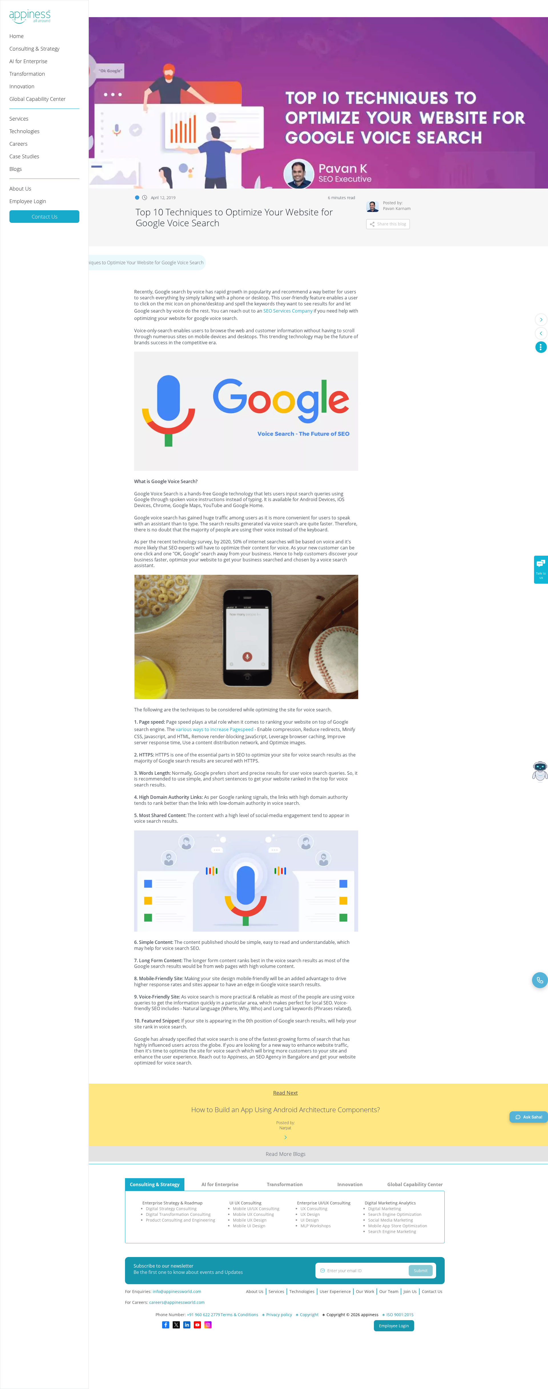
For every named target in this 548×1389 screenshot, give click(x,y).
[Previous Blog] (541, 333)
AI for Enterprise (28, 61)
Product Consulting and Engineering (180, 1220)
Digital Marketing (384, 1208)
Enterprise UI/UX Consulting (323, 1203)
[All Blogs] (541, 347)
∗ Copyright (307, 1314)
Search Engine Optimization (395, 1214)
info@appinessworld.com (177, 1291)
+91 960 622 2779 (203, 1314)
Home (16, 36)
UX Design (310, 1214)
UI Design (310, 1220)
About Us (20, 188)
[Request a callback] (540, 980)
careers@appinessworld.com (177, 1302)
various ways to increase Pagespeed (214, 729)
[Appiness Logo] (29, 22)
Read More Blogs (285, 1153)
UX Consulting (314, 1208)
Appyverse (391, 1349)
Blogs (15, 168)
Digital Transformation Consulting (178, 1214)
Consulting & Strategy (34, 48)
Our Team (388, 1292)
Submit (421, 1270)
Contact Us (44, 216)
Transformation (27, 73)
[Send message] (391, 1366)
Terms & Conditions (239, 1314)
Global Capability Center (37, 98)
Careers (18, 143)
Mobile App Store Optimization (397, 1225)
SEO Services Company (288, 311)
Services (18, 118)
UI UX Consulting (245, 1203)
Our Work (365, 1292)
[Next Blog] (541, 319)
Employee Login (27, 201)
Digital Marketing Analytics (390, 1203)
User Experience (335, 1292)
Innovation (22, 86)
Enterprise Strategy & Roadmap (172, 1203)
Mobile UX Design (250, 1220)
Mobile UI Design (249, 1225)
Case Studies (24, 156)
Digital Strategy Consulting (171, 1208)
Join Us (410, 1292)
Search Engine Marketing (392, 1231)
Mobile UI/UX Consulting (256, 1208)
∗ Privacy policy (277, 1314)
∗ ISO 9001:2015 (398, 1314)
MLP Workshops (316, 1225)
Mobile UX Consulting (253, 1214)
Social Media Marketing (390, 1220)
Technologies (24, 131)
